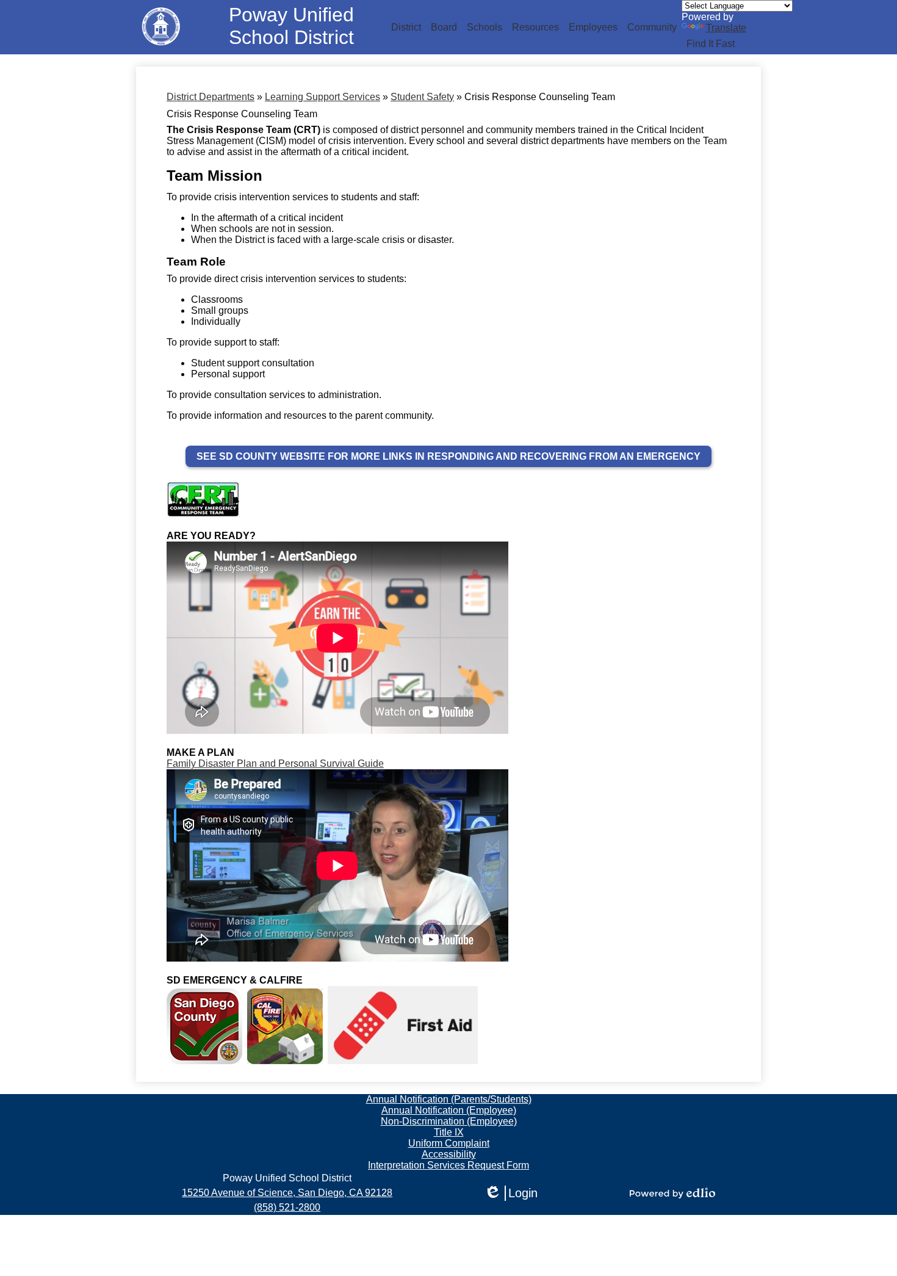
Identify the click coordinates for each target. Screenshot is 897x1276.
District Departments (210, 97)
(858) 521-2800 (287, 1207)
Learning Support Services (322, 97)
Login (511, 1193)
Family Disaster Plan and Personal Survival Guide (275, 763)
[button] (406, 27)
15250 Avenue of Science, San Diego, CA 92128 (287, 1192)
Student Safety (422, 97)
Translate (726, 28)
